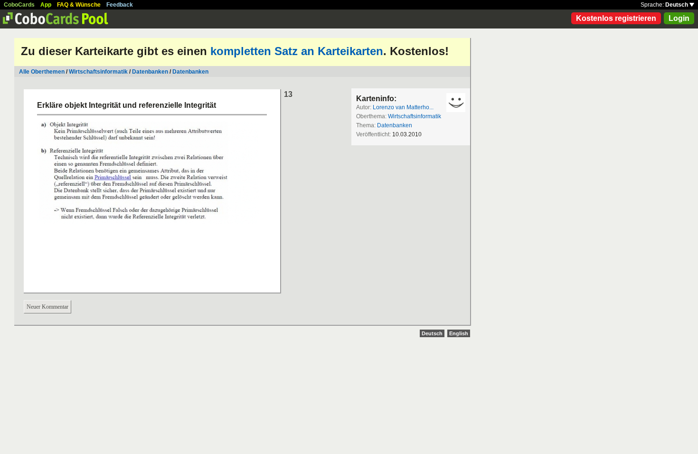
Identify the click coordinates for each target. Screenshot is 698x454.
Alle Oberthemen (42, 71)
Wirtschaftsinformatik (98, 71)
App (45, 4)
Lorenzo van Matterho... (403, 107)
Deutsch (677, 4)
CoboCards (19, 4)
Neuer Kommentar (47, 306)
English (458, 333)
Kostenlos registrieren (616, 18)
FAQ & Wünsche (79, 4)
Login (679, 18)
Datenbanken (150, 71)
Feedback (119, 4)
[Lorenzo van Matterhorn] (455, 102)
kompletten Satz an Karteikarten (296, 51)
